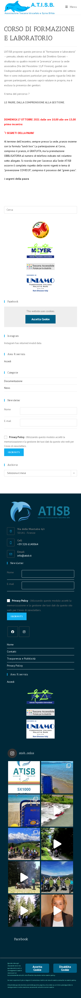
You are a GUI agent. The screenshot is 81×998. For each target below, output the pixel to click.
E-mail (7, 421)
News (7, 388)
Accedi (7, 361)
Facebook (13, 301)
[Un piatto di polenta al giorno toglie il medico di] (24, 877)
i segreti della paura (16, 178)
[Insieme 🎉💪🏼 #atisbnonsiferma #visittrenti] (57, 877)
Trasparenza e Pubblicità (21, 658)
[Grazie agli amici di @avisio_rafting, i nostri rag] (57, 811)
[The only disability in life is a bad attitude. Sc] (24, 844)
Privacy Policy (16, 437)
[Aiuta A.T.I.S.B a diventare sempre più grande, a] (57, 910)
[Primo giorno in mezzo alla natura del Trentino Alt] (24, 910)
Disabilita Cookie (65, 968)
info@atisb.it (24, 555)
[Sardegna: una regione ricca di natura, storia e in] (24, 811)
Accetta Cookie (40, 319)
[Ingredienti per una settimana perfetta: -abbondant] (57, 777)
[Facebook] (13, 631)
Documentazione (13, 381)
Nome (7, 409)
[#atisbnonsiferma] (57, 844)
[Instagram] (24, 631)
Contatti (11, 651)
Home (10, 644)
